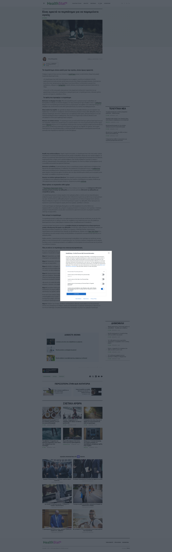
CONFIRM (76, 293)
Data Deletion (78, 298)
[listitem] (86, 271)
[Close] (109, 253)
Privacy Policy (94, 298)
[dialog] (86, 276)
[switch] (102, 274)
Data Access (86, 298)
